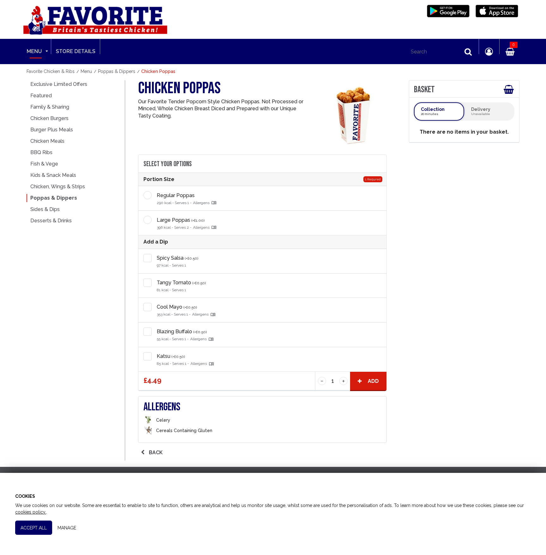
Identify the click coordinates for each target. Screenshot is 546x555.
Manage (67, 527)
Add (373, 381)
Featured (41, 96)
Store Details (75, 51)
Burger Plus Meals (51, 130)
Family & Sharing (49, 107)
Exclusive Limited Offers (58, 84)
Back (155, 452)
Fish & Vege (44, 164)
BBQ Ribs (41, 152)
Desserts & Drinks (51, 221)
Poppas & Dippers (53, 198)
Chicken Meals (47, 141)
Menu (34, 51)
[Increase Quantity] (378, 261)
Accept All (34, 527)
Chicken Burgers (49, 118)
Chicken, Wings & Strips (57, 187)
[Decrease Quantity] (322, 381)
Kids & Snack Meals (53, 175)
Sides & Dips (45, 209)
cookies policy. (30, 512)
